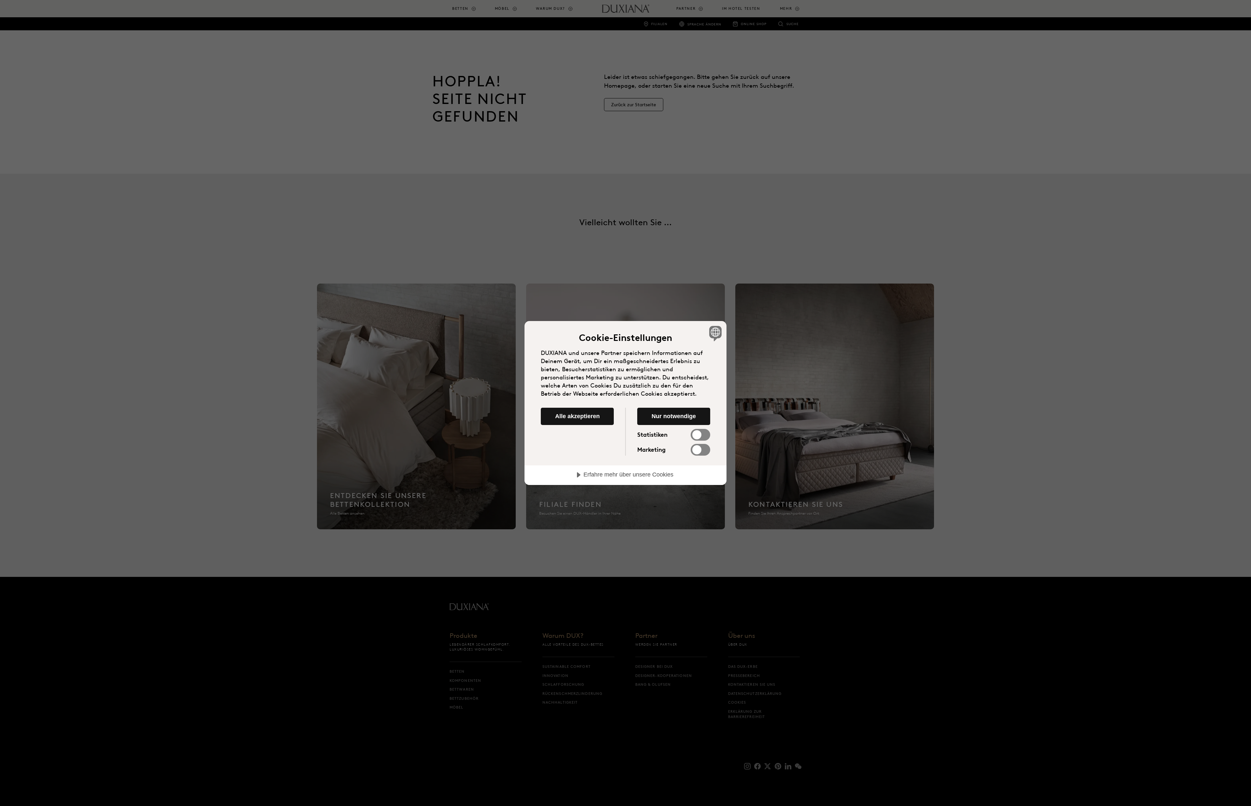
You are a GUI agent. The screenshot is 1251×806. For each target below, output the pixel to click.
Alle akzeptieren (577, 416)
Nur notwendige (674, 416)
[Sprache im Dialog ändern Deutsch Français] (714, 333)
